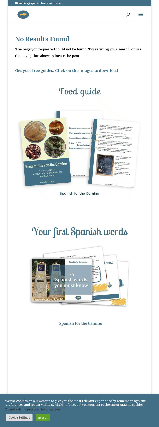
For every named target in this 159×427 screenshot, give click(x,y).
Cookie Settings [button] (19, 417)
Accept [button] (42, 417)
